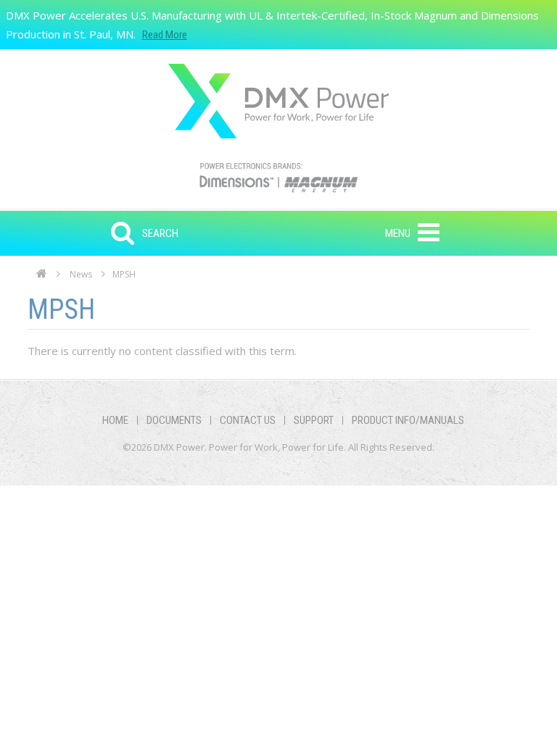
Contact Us (248, 420)
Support (314, 420)
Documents (174, 420)
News (81, 274)
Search (160, 233)
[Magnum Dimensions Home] (278, 101)
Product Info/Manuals (408, 420)
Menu (397, 233)
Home (41, 277)
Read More (164, 34)
